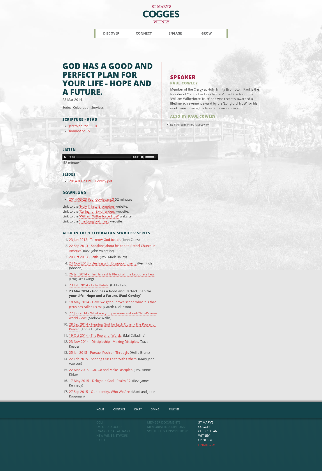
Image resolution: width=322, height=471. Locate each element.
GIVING (155, 409)
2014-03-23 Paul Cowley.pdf (90, 181)
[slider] (151, 156)
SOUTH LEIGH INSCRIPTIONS (168, 431)
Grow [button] (206, 33)
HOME (100, 409)
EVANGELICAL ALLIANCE (113, 431)
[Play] (65, 157)
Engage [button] (175, 33)
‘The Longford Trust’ (94, 221)
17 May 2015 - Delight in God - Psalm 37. (100, 380)
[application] (110, 157)
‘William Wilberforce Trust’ (99, 216)
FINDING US (207, 445)
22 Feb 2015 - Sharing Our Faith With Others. (103, 359)
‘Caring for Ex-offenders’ (97, 211)
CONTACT (119, 409)
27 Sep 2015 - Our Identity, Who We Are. (100, 391)
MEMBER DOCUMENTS (163, 422)
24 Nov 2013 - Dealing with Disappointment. (102, 263)
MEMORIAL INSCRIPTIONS (166, 427)
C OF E (101, 440)
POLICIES (173, 409)
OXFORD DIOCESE (109, 427)
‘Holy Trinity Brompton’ (97, 206)
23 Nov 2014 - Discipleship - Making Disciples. (104, 341)
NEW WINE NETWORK (112, 435)
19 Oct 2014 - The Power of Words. (95, 335)
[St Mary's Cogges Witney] (161, 14)
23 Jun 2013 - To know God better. (95, 239)
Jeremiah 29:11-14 (83, 126)
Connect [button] (144, 33)
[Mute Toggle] (142, 157)
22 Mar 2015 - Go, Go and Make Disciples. (101, 370)
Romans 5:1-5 (79, 131)
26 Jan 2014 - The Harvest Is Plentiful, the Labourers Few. (112, 274)
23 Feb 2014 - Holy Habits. (89, 285)
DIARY (138, 409)
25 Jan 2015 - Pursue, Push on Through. (99, 352)
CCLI (99, 422)
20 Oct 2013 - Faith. (84, 257)
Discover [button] (111, 33)
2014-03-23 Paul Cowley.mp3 (92, 199)
